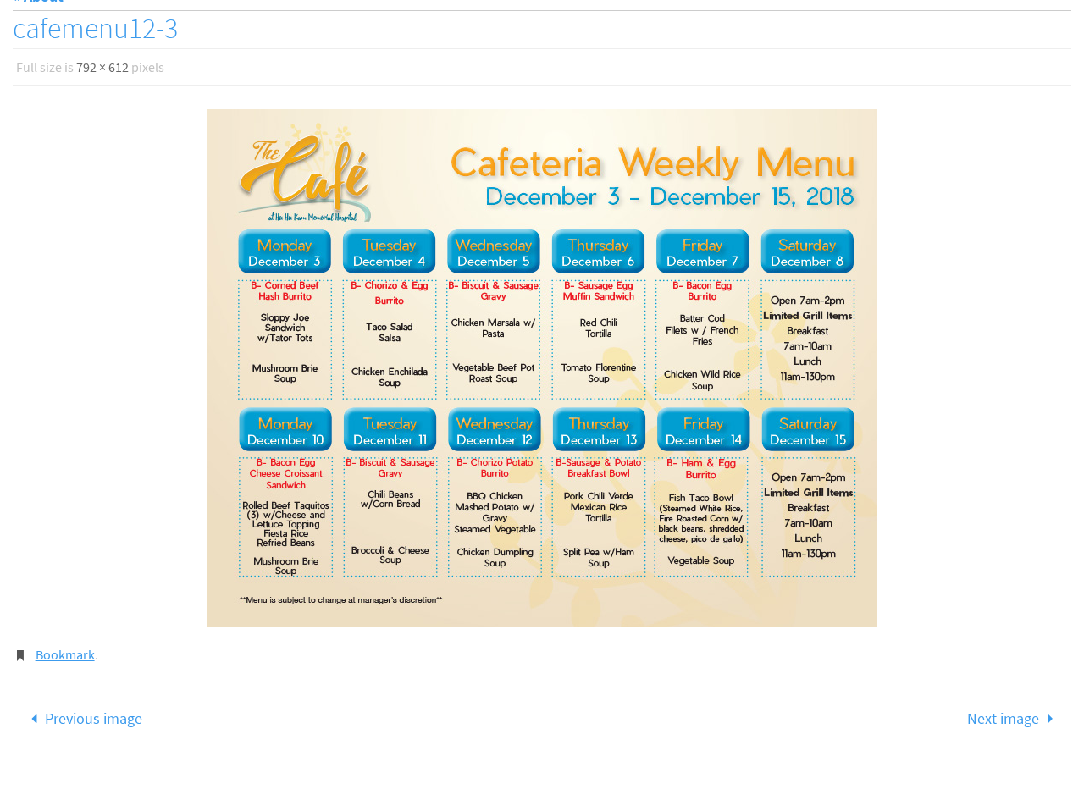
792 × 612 (102, 66)
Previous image (93, 718)
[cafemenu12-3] (542, 368)
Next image (1003, 718)
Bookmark (65, 654)
